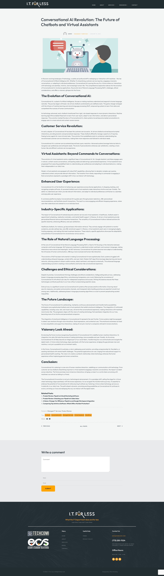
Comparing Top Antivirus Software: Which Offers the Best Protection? (66, 403)
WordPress (88, 415)
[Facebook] (113, 559)
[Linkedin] (119, 559)
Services (111, 5)
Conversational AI (56, 415)
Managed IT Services (54, 411)
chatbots (47, 415)
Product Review (67, 411)
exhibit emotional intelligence (93, 307)
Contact (135, 5)
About (102, 5)
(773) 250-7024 (118, 540)
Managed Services (68, 415)
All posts (83, 426)
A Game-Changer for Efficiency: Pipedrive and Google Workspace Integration (69, 401)
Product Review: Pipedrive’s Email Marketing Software (61, 396)
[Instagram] (116, 559)
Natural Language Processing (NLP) (94, 88)
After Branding (114, 571)
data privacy (108, 275)
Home (94, 5)
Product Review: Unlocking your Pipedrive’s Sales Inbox (61, 398)
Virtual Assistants (79, 415)
